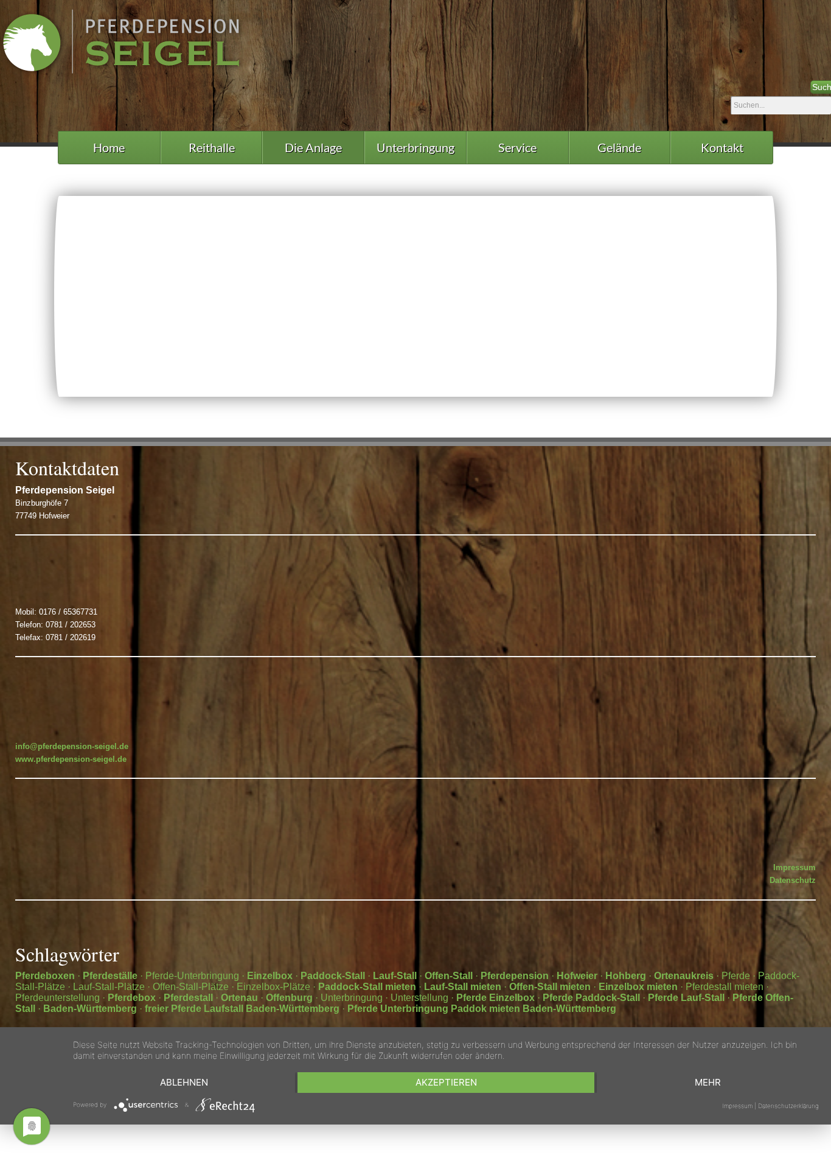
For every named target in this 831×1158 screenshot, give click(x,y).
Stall (77, 212)
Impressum (794, 867)
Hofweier (577, 976)
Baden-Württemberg (90, 1008)
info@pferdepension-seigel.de (71, 746)
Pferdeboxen (45, 976)
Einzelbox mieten (638, 987)
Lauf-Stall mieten (462, 987)
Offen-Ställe (598, 267)
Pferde (472, 997)
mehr (708, 1082)
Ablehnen (184, 1082)
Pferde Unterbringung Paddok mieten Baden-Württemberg (481, 1008)
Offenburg (289, 997)
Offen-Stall (449, 976)
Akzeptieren (446, 1082)
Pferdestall (188, 997)
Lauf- (710, 256)
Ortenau (239, 997)
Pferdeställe (110, 976)
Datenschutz (793, 880)
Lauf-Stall (395, 976)
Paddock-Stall (333, 976)
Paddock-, (672, 256)
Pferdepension (515, 976)
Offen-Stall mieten (550, 987)
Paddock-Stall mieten (368, 987)
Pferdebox (132, 997)
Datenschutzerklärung (788, 1105)
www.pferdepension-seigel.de (71, 759)
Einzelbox (270, 976)
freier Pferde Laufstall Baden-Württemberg (242, 1008)
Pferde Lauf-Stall (686, 997)
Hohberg (625, 976)
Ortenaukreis (684, 976)
